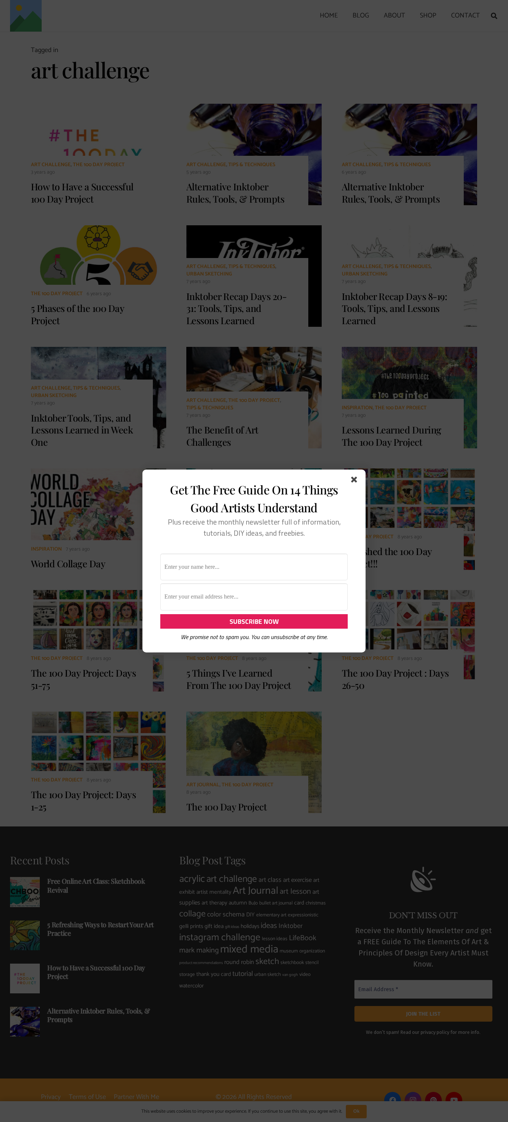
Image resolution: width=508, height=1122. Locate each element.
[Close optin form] (355, 481)
